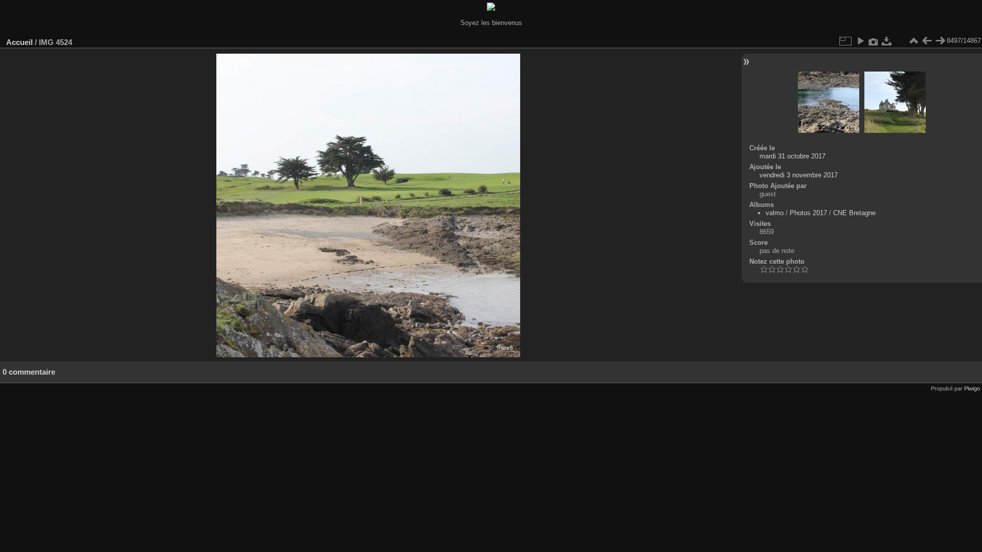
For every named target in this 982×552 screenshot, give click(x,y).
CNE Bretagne (854, 213)
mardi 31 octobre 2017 (792, 156)
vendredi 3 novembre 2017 (799, 175)
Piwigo (972, 388)
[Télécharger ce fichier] (887, 41)
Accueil (19, 42)
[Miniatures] (913, 41)
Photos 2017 (808, 213)
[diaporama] (860, 41)
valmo (775, 213)
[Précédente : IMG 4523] (926, 41)
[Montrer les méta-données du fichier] (873, 41)
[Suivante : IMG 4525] (940, 41)
